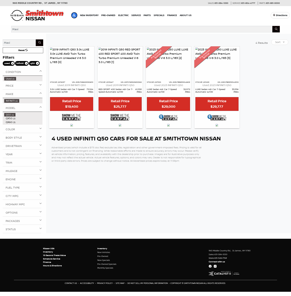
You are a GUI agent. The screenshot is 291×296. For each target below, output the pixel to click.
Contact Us (71, 283)
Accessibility (87, 283)
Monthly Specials (105, 267)
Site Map (120, 283)
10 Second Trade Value (54, 255)
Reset (21, 50)
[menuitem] (23, 79)
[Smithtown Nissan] (37, 15)
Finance (47, 262)
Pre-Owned (102, 256)
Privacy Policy (105, 283)
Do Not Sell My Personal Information (147, 283)
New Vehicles (103, 252)
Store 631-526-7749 (218, 258)
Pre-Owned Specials (106, 264)
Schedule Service (51, 259)
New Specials (103, 260)
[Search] (276, 29)
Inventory (48, 252)
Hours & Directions (52, 265)
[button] (74, 15)
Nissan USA (48, 248)
